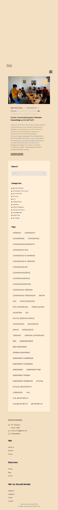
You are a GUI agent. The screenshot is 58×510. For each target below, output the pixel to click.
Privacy (10, 454)
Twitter (10, 497)
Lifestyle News (17, 201)
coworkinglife (20, 267)
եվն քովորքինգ (20, 398)
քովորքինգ (36, 404)
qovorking (33, 324)
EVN (14, 301)
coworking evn (20, 250)
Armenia (17, 233)
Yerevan (17, 335)
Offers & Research (18, 207)
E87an (42, 295)
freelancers (38, 307)
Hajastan (17, 313)
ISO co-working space (23, 318)
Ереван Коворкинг (21, 352)
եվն (28, 392)
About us (11, 447)
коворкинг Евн (34, 370)
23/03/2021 (31, 108)
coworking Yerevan (23, 290)
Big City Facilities (18, 188)
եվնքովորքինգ (20, 404)
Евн (14, 341)
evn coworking (20, 307)
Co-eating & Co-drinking (20, 191)
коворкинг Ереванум (23, 381)
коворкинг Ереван (21, 375)
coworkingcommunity (24, 244)
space (16, 330)
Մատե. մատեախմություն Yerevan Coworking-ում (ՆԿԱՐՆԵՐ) (26, 118)
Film (14, 199)
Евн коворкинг (20, 347)
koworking (18, 324)
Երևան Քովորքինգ (22, 387)
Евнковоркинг (26, 341)
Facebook (11, 491)
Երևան (39, 381)
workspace (27, 330)
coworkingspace (21, 278)
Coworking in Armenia (24, 256)
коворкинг (18, 370)
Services (10, 450)
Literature (16, 204)
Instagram (11, 494)
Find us (10, 476)
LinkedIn (10, 501)
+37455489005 (15, 434)
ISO (27, 313)
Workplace (16, 218)
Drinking (17, 108)
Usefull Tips (16, 215)
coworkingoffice (21, 273)
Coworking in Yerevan (24, 261)
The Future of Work (19, 210)
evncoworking (27, 301)
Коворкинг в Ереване (23, 364)
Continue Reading (17, 153)
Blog (9, 472)
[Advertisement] (29, 30)
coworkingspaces (22, 284)
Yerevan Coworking (34, 335)
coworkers (18, 238)
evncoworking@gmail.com (19, 430)
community (30, 233)
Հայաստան (18, 392)
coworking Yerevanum (24, 295)
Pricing (10, 469)
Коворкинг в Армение (23, 358)
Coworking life (17, 193)
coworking (33, 238)
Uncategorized (17, 212)
